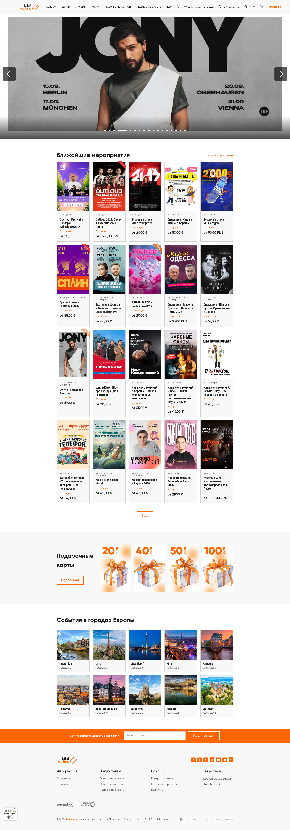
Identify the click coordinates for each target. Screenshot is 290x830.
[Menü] (15, 809)
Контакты (157, 790)
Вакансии (62, 784)
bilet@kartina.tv (212, 784)
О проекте (63, 778)
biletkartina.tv (71, 819)
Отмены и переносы (164, 784)
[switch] (10, 817)
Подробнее (70, 580)
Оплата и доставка (112, 784)
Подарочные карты (112, 790)
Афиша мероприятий (113, 778)
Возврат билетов (162, 778)
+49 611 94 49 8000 (217, 779)
